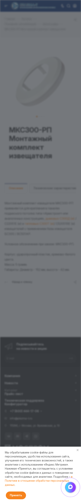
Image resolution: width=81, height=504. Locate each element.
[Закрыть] (77, 450)
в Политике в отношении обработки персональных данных (39, 480)
